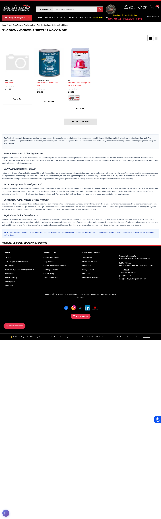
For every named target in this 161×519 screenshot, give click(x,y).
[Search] (100, 9)
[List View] (156, 38)
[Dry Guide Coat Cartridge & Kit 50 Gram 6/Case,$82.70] (80, 62)
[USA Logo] (111, 9)
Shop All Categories (17, 18)
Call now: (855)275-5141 (125, 19)
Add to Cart (17, 99)
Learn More (146, 337)
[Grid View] (150, 38)
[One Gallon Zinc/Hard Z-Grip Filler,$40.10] (49, 62)
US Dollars (153, 16)
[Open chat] (5, 513)
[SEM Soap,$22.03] (17, 62)
